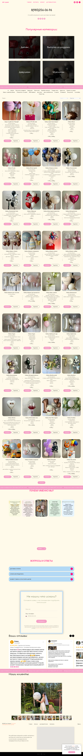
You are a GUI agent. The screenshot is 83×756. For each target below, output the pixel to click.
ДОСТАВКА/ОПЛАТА (51, 2)
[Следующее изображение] (73, 718)
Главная (30, 724)
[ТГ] (40, 19)
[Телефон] (38, 19)
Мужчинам (58, 72)
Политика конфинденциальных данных (43, 628)
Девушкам (24, 72)
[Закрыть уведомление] (80, 745)
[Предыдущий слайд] (70, 636)
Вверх (79, 724)
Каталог (36, 724)
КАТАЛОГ (42, 2)
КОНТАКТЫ (36, 2)
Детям (24, 47)
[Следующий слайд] (73, 636)
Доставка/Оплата (44, 724)
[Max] (42, 19)
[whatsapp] (74, 2)
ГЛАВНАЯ (29, 2)
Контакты (52, 724)
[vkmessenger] (77, 2)
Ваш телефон (30, 613)
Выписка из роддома (58, 47)
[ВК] (44, 19)
